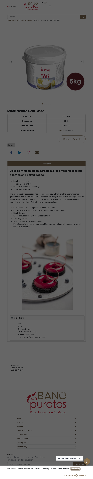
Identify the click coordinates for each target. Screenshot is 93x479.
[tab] (47, 318)
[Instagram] (28, 152)
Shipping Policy (22, 442)
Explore (20, 422)
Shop (19, 418)
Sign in (62, 130)
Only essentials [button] (71, 475)
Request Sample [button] (72, 139)
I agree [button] (81, 475)
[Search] (83, 17)
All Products (12, 20)
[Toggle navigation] (50, 6)
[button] (11, 62)
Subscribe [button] (79, 464)
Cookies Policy (22, 434)
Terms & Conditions (24, 430)
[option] (46, 360)
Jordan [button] (13, 6)
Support (20, 426)
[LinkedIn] (20, 152)
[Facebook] (11, 152)
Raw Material (26, 20)
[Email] (37, 152)
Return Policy (22, 447)
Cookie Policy (75, 469)
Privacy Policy (22, 438)
